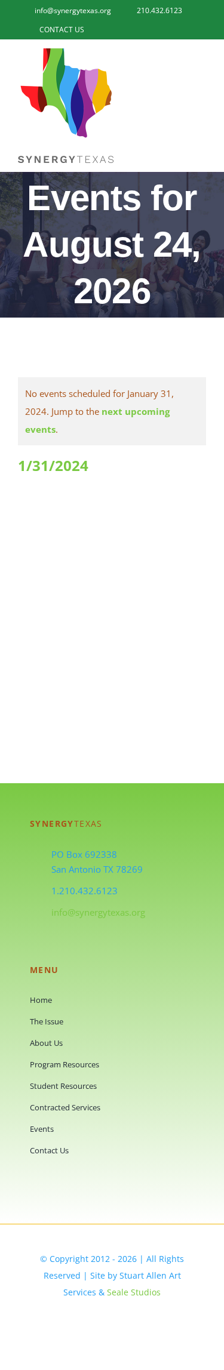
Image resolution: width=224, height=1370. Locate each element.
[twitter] (101, 1316)
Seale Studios (134, 1292)
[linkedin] (123, 1316)
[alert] (112, 411)
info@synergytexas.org (98, 912)
